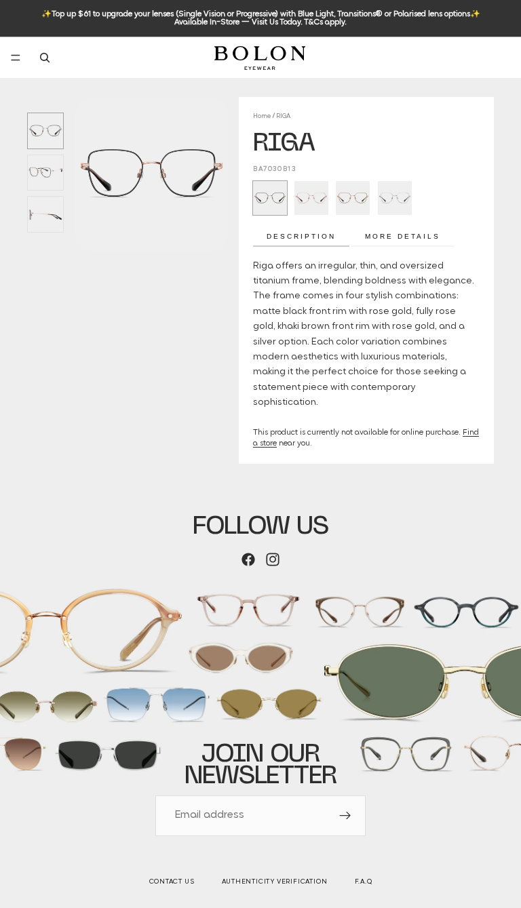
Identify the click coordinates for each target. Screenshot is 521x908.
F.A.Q (363, 882)
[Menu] (15, 57)
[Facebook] (248, 559)
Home (262, 116)
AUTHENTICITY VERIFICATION (275, 882)
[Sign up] (345, 816)
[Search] (45, 58)
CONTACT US (172, 882)
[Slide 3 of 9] (45, 214)
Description (301, 236)
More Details (402, 236)
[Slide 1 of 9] (45, 131)
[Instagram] (273, 559)
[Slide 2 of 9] (45, 173)
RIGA (283, 116)
